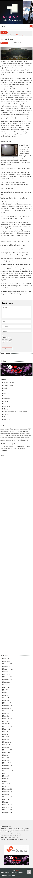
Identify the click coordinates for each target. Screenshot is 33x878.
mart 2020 (7, 784)
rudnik (12, 437)
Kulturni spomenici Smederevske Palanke (11, 598)
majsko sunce (14, 433)
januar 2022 (7, 745)
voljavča (18, 446)
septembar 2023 (8, 711)
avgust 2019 (7, 799)
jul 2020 (6, 773)
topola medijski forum (12, 444)
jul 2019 (6, 802)
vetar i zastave (24, 444)
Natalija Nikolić (14, 435)
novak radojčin (24, 435)
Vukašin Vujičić (22, 446)
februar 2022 (7, 742)
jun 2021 (6, 755)
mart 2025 (7, 672)
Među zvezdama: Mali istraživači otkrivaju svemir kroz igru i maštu (10, 492)
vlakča (13, 446)
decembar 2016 (8, 810)
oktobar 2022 (7, 724)
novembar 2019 (8, 791)
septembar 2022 (8, 726)
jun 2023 (6, 713)
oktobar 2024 (7, 682)
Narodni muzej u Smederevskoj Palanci (10, 527)
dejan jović (26, 429)
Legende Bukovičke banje (11, 615)
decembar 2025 (8, 661)
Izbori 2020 (7, 393)
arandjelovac (11, 429)
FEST (29, 429)
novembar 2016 (8, 812)
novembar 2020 (8, 765)
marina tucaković (20, 433)
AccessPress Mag (19, 872)
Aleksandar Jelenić (4, 429)
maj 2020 (6, 778)
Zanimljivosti (7, 414)
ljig (11, 433)
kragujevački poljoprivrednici (5, 433)
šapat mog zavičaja (18, 448)
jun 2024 (6, 692)
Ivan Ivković (13, 875)
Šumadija (6, 409)
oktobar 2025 (7, 666)
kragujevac (25, 431)
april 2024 (6, 698)
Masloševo (25, 433)
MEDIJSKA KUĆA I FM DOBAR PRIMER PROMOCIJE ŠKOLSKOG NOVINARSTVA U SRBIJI (11, 562)
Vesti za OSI (7, 419)
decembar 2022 (8, 718)
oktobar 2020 (7, 768)
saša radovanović (17, 437)
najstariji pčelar (7, 435)
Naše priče (7, 398)
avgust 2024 (7, 687)
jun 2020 (6, 776)
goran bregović (3, 431)
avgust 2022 (7, 729)
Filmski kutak (7, 391)
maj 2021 (6, 758)
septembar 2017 (8, 807)
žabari (24, 448)
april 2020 (6, 781)
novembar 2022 (8, 721)
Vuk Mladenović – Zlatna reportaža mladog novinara (11, 650)
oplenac (2, 437)
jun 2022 (6, 734)
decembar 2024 (8, 677)
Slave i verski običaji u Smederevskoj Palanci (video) (11, 632)
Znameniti (6, 417)
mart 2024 (6, 700)
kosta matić (20, 431)
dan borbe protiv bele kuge (19, 429)
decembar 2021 (8, 747)
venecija (20, 444)
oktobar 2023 (7, 708)
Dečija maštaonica (9, 385)
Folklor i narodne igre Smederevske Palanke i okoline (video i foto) (11, 544)
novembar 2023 (8, 705)
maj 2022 (6, 737)
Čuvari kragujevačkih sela (7, 448)
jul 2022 (6, 731)
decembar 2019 (8, 789)
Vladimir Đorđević (9, 446)
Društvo (6, 388)
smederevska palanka (10, 440)
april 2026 (6, 658)
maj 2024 (6, 695)
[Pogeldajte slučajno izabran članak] (2, 27)
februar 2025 (7, 674)
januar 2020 (7, 786)
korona (15, 431)
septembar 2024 (8, 685)
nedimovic (19, 435)
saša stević (22, 437)
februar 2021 (7, 763)
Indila (7, 431)
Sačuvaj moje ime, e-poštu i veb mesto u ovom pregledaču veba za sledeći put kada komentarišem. (7, 341)
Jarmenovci (11, 431)
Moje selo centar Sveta (9, 396)
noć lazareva (29, 435)
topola (3, 443)
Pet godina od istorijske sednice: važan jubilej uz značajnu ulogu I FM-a (11, 474)
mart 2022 (7, 739)
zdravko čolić (27, 446)
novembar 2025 (8, 664)
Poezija (6, 401)
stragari (19, 440)
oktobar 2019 (7, 794)
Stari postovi (11, 35)
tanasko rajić (25, 440)
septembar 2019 (8, 797)
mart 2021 (6, 760)
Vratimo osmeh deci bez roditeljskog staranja (15, 411)
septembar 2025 (8, 669)
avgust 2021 (7, 752)
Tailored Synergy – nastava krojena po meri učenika (11, 510)
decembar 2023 (8, 703)
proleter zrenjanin (8, 437)
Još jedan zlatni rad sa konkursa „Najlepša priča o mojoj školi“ (10, 581)
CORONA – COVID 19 (9, 383)
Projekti (6, 404)
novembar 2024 (8, 679)
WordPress (7, 872)
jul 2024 (6, 690)
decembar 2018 (8, 804)
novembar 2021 (8, 750)
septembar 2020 (8, 771)
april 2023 (6, 716)
